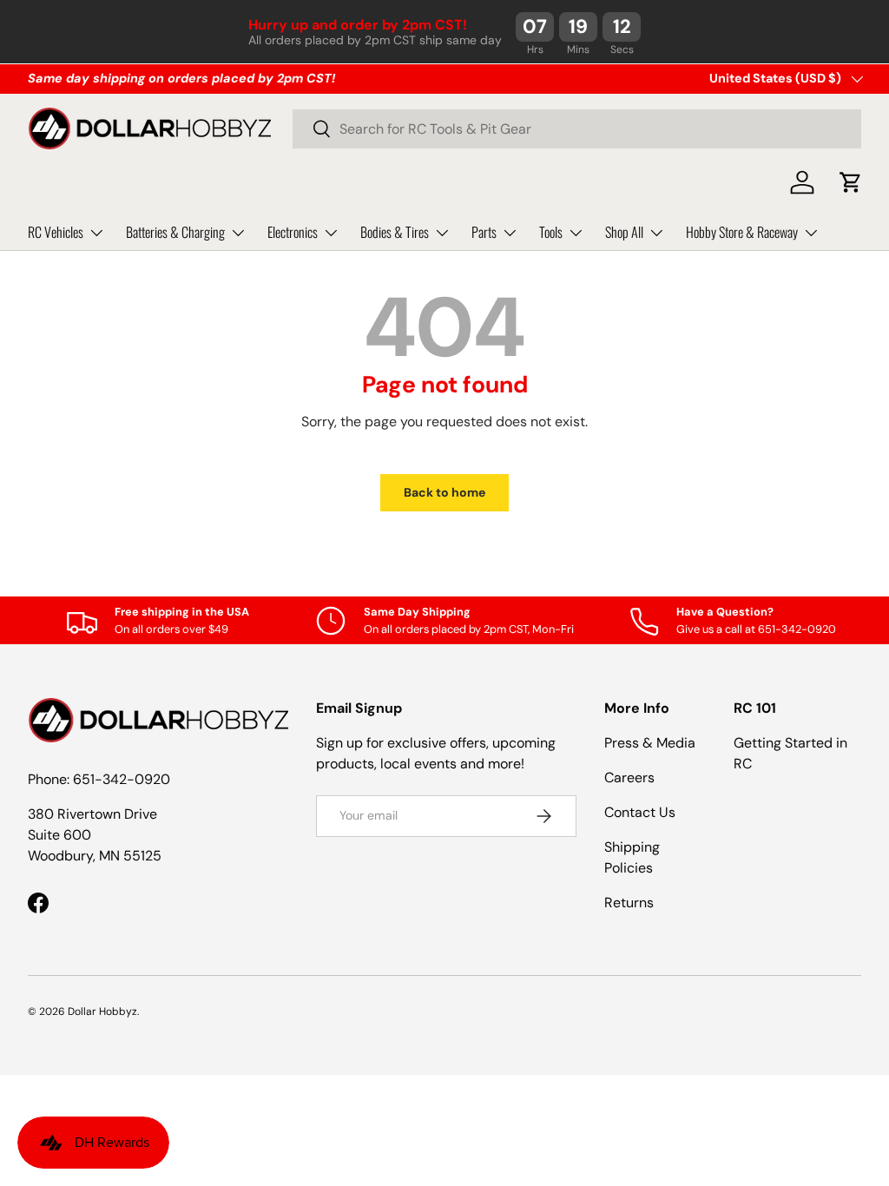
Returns (629, 902)
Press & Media (649, 743)
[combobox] (577, 128)
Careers (629, 777)
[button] (851, 182)
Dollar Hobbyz (102, 1011)
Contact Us (639, 812)
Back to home (444, 492)
